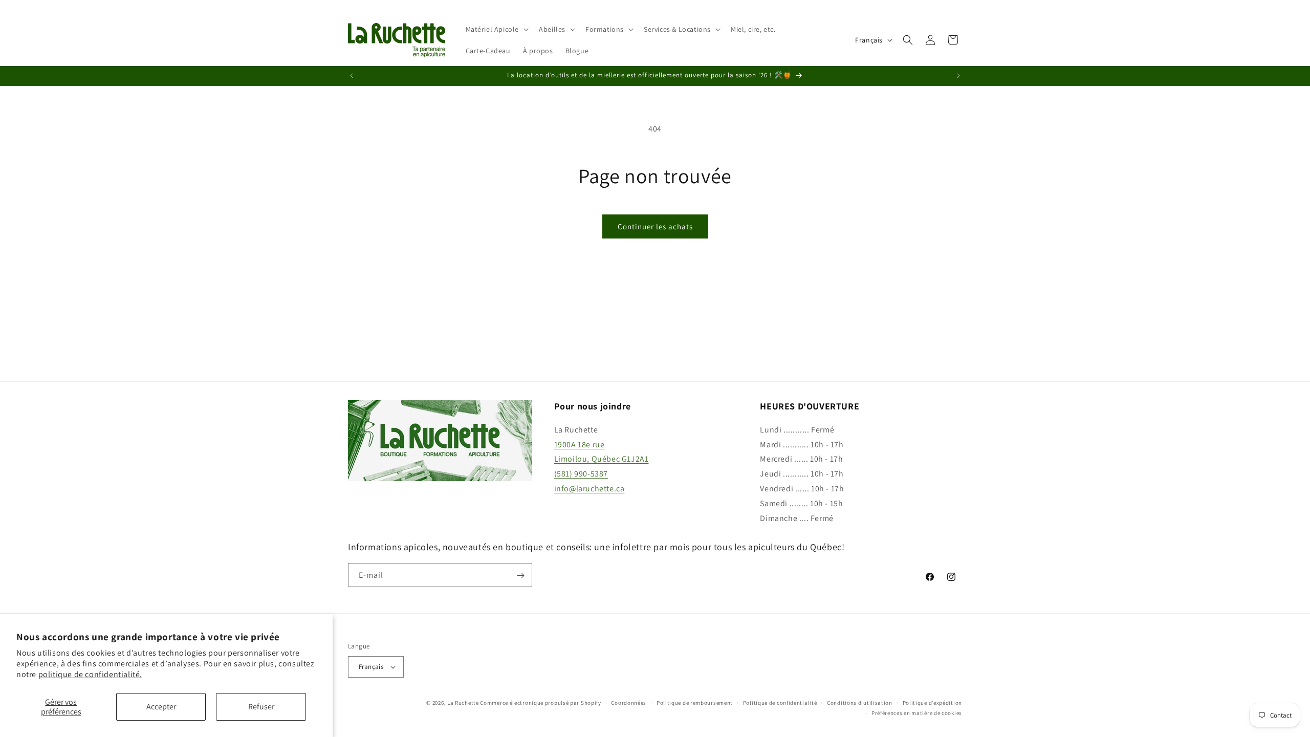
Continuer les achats (655, 226)
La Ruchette (463, 702)
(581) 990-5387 (581, 473)
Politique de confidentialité (780, 702)
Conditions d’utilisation (859, 702)
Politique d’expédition (932, 702)
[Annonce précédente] (351, 75)
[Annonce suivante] (958, 75)
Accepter (161, 706)
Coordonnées (628, 702)
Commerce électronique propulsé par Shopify (540, 702)
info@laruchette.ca (589, 488)
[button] (496, 29)
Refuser (261, 706)
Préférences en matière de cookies (916, 713)
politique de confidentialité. (90, 674)
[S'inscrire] (520, 575)
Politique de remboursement (695, 702)
